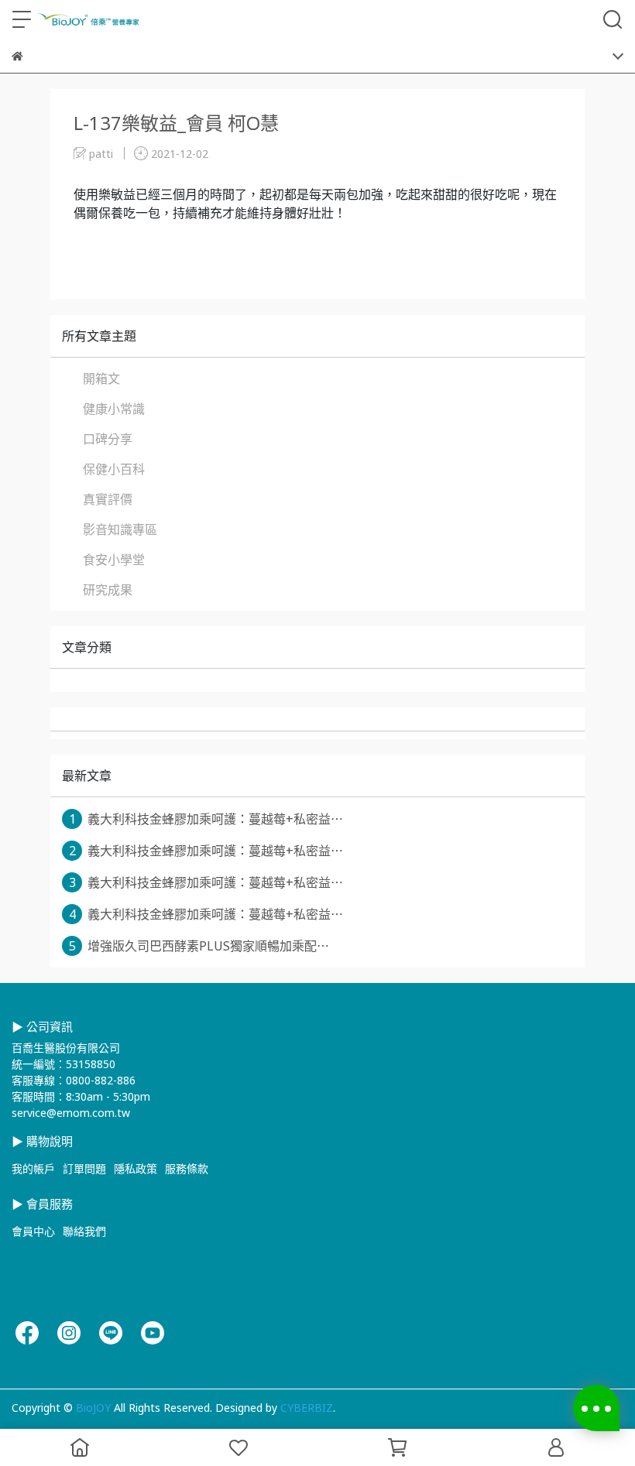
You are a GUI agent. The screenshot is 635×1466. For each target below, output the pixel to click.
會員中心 (33, 1231)
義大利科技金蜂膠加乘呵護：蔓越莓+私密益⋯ (206, 818)
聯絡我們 (84, 1231)
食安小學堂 (114, 559)
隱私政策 (135, 1168)
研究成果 (107, 589)
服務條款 (186, 1168)
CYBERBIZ (306, 1407)
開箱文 (101, 378)
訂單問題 (84, 1168)
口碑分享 (107, 438)
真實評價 (107, 499)
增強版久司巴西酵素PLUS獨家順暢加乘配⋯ (199, 945)
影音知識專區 (120, 529)
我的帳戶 (33, 1168)
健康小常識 (114, 408)
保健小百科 (114, 469)
